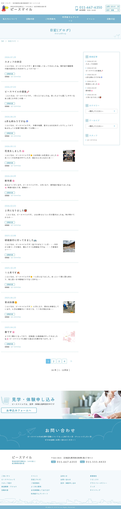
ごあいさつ (5, 476)
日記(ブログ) (12, 41)
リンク (92, 486)
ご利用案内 (35, 483)
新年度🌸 (91, 89)
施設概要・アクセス (9, 486)
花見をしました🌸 (93, 82)
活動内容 (4, 490)
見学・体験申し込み (68, 483)
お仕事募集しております (40, 490)
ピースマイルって (8, 479)
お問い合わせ (65, 479)
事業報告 (93, 476)
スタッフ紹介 (6, 483)
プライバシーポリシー (98, 483)
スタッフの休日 (92, 62)
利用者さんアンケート (39, 494)
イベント (34, 476)
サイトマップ (95, 490)
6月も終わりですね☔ (94, 76)
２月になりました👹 (94, 96)
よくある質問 (36, 486)
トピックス (94, 479)
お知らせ (63, 476)
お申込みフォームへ (18, 410)
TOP (2, 41)
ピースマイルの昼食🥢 (94, 69)
